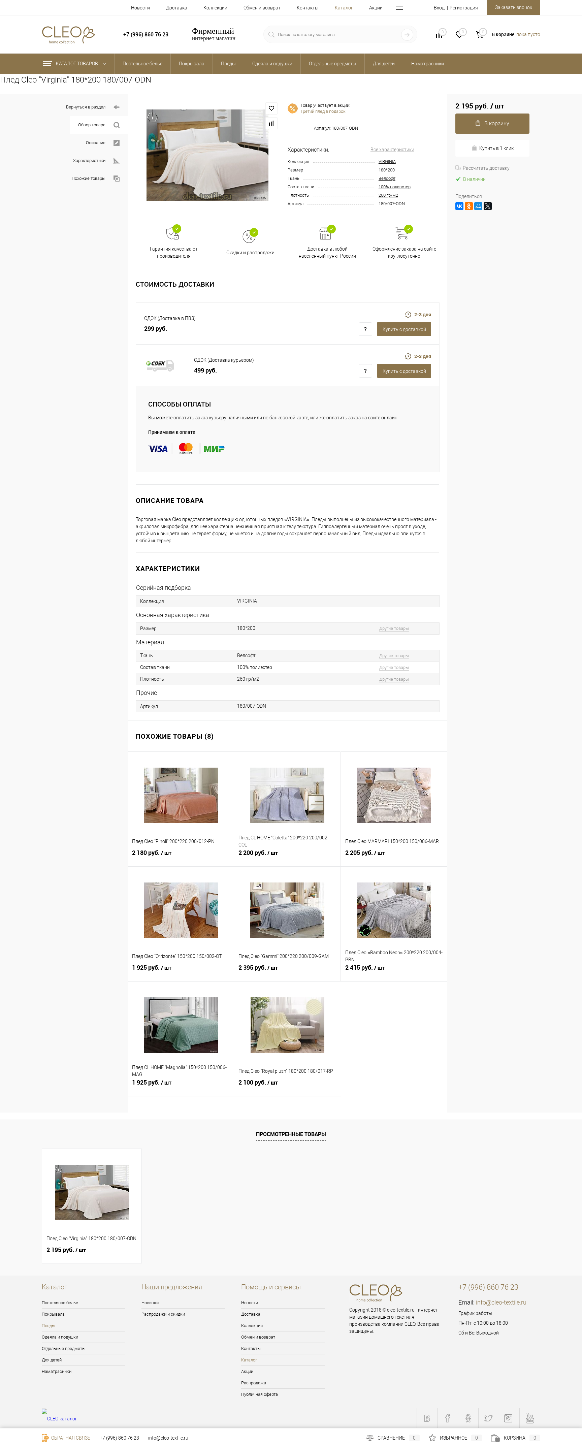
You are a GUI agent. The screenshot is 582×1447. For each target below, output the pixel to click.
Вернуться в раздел (85, 106)
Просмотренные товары (291, 1134)
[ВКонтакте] (459, 206)
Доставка (176, 7)
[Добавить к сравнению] (271, 123)
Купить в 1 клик (496, 148)
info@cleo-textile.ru (501, 1302)
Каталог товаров (77, 63)
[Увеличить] (208, 155)
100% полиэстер (395, 186)
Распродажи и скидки (163, 1314)
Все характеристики (392, 149)
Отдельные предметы (64, 1348)
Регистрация (464, 7)
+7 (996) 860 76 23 (119, 1438)
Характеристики (89, 160)
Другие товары (394, 628)
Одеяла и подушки (60, 1337)
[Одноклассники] (469, 206)
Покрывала (53, 1314)
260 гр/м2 (388, 195)
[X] (488, 206)
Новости (140, 7)
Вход (439, 7)
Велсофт (387, 178)
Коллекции (215, 7)
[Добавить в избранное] (271, 108)
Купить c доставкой (404, 329)
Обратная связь (70, 1438)
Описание (95, 142)
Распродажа (253, 1382)
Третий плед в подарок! (323, 111)
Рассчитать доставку (486, 168)
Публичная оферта (259, 1394)
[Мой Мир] (478, 206)
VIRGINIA (387, 161)
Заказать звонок (513, 7)
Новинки (150, 1302)
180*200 (387, 169)
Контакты (308, 7)
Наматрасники (56, 1371)
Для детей (52, 1359)
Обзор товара (91, 124)
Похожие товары (88, 178)
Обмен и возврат (262, 7)
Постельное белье (60, 1302)
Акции (376, 7)
